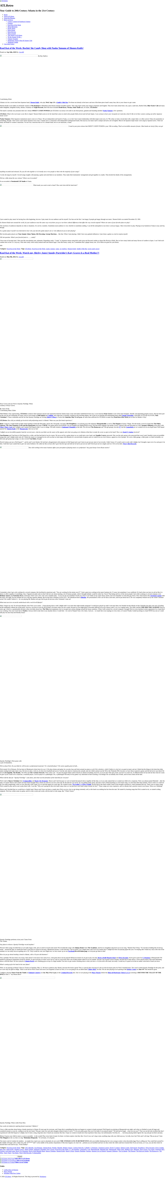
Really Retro (11, 28)
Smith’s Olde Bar (62, 102)
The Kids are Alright (142, 1151)
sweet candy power (93, 249)
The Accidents (123, 1151)
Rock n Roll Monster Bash (37, 1151)
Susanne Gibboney (112, 1151)
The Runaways (154, 1151)
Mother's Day (129, 1149)
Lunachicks (83, 1149)
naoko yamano (50, 249)
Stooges (88, 1151)
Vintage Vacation (13, 39)
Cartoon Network (78, 1148)
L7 (120, 427)
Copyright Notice (9, 44)
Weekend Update (13, 42)
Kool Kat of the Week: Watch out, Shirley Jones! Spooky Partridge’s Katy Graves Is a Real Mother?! (49, 253)
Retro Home (11, 30)
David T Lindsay (115, 1148)
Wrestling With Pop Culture (12, 1173)
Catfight (50, 415)
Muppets (136, 1149)
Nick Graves (143, 1149)
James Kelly (10, 1149)
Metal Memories (12, 27)
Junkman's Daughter (40, 1149)
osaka (57, 249)
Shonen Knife (72, 249)
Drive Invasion (123, 958)
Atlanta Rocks (29, 961)
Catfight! (87, 1148)
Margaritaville (95, 1149)
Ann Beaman (38, 1148)
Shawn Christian (51, 1151)
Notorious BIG (159, 1149)
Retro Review (12, 32)
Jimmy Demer (29, 1149)
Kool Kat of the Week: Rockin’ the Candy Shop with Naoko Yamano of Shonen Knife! (41, 48)
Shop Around (12, 33)
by (81, 784)
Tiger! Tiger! (4, 427)
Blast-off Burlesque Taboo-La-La (119, 972)
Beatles (54, 1148)
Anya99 (21, 52)
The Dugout (131, 1151)
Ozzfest (2, 1151)
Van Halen (15, 1153)
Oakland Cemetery (34, 972)
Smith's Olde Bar (82, 249)
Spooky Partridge (127, 415)
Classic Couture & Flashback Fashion (19, 21)
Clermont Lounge (156, 595)
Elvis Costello (159, 1148)
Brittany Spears (67, 1148)
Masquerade (24, 429)
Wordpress (43, 1176)
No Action (151, 1149)
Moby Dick (120, 1149)
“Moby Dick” (92, 969)
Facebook (71, 951)
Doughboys (141, 1148)
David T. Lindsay (128, 432)
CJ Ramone (146, 958)
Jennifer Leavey (19, 1149)
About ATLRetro (9, 16)
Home (6, 15)
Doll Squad (133, 1148)
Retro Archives (8, 20)
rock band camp (10, 1151)
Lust (10, 427)
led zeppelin (75, 1149)
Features (10, 23)
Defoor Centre (131, 969)
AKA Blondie (29, 1148)
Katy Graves (50, 1149)
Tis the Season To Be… (15, 37)
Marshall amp (104, 1149)
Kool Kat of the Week (14, 25)
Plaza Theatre (96, 972)
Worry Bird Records (129, 444)
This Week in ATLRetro (15, 35)
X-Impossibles (27, 781)
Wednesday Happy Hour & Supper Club (20, 40)
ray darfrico (63, 249)
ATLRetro (28, 249)
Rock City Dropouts (41, 781)
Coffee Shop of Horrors (11, 1170)
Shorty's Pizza (70, 1151)
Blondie (59, 1148)
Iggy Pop (3, 1149)
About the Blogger (9, 18)
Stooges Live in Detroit (99, 1151)
